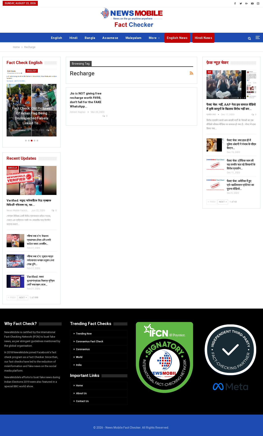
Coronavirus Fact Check (89, 341)
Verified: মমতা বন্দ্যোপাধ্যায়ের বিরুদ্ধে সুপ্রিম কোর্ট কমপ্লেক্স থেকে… (40, 280)
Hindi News (203, 38)
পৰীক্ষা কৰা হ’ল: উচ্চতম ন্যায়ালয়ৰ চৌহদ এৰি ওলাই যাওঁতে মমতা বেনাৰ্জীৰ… (39, 239)
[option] (32, 103)
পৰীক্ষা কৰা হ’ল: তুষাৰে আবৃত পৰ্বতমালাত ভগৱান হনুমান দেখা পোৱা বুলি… (40, 260)
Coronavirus (83, 349)
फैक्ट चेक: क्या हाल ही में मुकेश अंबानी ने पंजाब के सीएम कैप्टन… (241, 144)
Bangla (90, 38)
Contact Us (82, 401)
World (79, 357)
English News (177, 38)
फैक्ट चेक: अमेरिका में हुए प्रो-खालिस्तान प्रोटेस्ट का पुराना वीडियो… (240, 184)
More (153, 38)
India (79, 365)
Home (79, 385)
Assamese (110, 38)
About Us (81, 393)
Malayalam (134, 38)
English (56, 38)
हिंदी (209, 72)
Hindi (73, 38)
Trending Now (84, 333)
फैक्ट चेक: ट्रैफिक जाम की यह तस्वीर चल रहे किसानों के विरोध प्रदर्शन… (241, 164)
